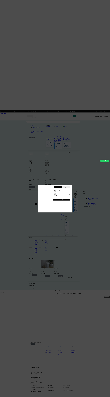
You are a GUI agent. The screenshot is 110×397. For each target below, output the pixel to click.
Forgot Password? (67, 197)
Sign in (62, 199)
